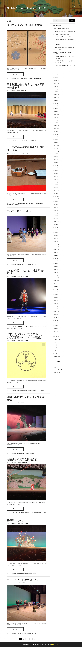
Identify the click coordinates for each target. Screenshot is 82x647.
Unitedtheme (54, 644)
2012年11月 (56, 314)
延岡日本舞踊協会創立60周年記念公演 (26, 398)
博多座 (16, 512)
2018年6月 (55, 187)
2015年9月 (55, 227)
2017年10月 (56, 190)
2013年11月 (56, 280)
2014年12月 (56, 244)
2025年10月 (56, 83)
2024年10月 (56, 97)
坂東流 (30, 390)
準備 (54, 350)
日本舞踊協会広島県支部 (31, 140)
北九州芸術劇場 (20, 390)
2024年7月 (55, 106)
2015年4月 (55, 232)
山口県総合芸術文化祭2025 (29, 203)
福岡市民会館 (56, 356)
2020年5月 (55, 165)
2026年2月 (55, 77)
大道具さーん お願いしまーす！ (28, 8)
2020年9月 (55, 154)
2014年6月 (55, 261)
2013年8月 (55, 289)
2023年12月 (56, 114)
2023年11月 (56, 117)
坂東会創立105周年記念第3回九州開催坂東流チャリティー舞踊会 (25, 335)
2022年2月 (55, 139)
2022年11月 (56, 128)
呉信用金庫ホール (21, 326)
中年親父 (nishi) (24, 27)
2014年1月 (55, 275)
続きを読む (15, 74)
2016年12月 (56, 196)
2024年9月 (55, 100)
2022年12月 (56, 125)
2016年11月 (56, 199)
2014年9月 (55, 252)
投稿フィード (56, 367)
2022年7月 (55, 134)
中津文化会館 (20, 573)
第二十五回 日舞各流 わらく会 (26, 580)
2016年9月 (55, 201)
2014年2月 (55, 272)
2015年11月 (56, 224)
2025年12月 (56, 80)
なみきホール (20, 264)
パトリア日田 (20, 78)
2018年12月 (56, 179)
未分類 (55, 347)
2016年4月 (55, 213)
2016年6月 (55, 207)
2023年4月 (55, 120)
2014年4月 (55, 266)
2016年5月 (55, 210)
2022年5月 (55, 137)
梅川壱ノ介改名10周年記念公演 (24, 25)
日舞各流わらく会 (32, 264)
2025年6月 (55, 89)
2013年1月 (55, 309)
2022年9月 (55, 131)
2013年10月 (56, 283)
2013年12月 (56, 278)
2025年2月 (55, 92)
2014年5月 (55, 263)
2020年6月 (55, 162)
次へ (35, 639)
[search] (74, 7)
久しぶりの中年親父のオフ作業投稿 (62, 37)
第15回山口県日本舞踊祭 (14, 204)
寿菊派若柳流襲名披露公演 (22, 459)
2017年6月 (55, 193)
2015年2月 (55, 238)
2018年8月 (55, 182)
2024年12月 (56, 94)
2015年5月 (55, 230)
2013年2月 (55, 306)
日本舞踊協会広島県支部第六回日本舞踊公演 (26, 85)
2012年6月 (55, 328)
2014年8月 (55, 255)
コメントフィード (57, 369)
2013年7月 (55, 292)
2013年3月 (55, 303)
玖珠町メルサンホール (21, 328)
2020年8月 (55, 156)
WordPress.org (56, 372)
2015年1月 (55, 241)
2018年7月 (55, 185)
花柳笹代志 (26, 573)
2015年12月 (56, 221)
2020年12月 (56, 151)
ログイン (55, 364)
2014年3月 (55, 269)
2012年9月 (55, 320)
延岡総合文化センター (30, 453)
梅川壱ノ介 (26, 78)
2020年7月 (55, 159)
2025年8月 (55, 86)
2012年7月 (55, 325)
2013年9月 (55, 286)
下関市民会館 (20, 203)
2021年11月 (56, 145)
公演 (13, 78)
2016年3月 (55, 216)
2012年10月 (56, 317)
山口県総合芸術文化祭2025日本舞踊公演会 (25, 148)
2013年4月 (55, 300)
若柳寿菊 (12, 514)
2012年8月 (55, 323)
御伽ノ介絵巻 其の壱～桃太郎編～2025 (26, 271)
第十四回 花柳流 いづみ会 (59, 65)
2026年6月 (55, 75)
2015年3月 (55, 235)
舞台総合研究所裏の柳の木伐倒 (61, 34)
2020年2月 (55, 173)
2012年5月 (55, 331)
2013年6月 (55, 294)
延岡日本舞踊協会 (21, 453)
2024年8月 (55, 103)
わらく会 (26, 264)
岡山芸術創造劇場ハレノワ (31, 326)
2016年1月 (55, 218)
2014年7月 (55, 258)
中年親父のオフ (57, 339)
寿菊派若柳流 (27, 512)
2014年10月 (56, 249)
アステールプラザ (21, 140)
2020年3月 (55, 170)
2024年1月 (55, 111)
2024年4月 (55, 108)
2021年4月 (55, 148)
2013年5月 (55, 297)
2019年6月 (55, 176)
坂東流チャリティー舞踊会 (38, 390)
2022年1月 (55, 142)
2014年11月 (56, 247)
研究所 (55, 353)
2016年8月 (55, 204)
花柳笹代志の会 (15, 520)
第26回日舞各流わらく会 (21, 211)
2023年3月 (55, 123)
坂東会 (26, 390)
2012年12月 (56, 311)
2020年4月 (55, 168)
